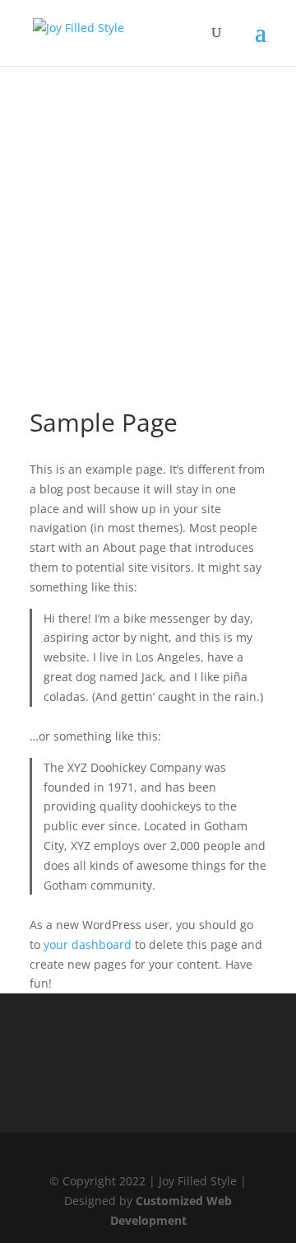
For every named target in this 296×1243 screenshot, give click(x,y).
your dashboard (88, 944)
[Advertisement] (148, 148)
